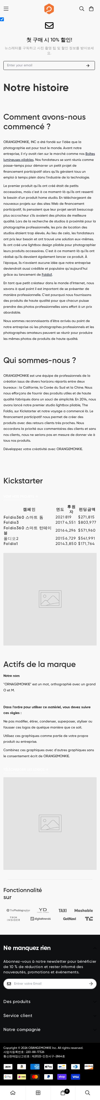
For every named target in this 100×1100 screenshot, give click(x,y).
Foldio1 (47, 274)
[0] (62, 1092)
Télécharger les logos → (25, 769)
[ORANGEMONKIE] (49, 8)
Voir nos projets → (20, 496)
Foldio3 (11, 523)
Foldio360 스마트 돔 (23, 518)
